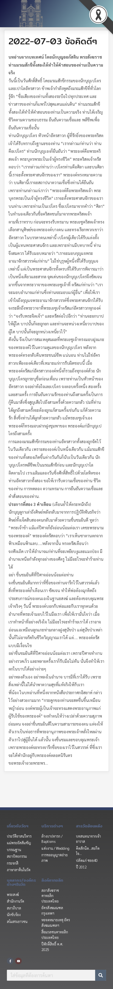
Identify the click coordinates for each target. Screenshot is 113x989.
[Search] (100, 975)
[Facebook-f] (10, 961)
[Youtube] (18, 961)
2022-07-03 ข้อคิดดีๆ (53, 41)
